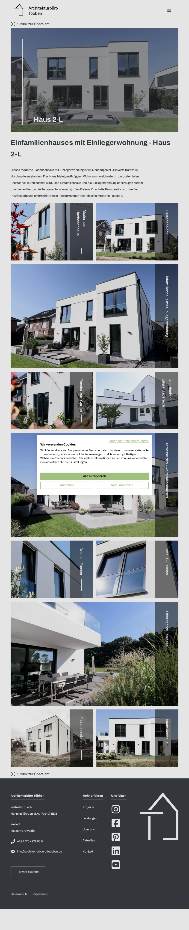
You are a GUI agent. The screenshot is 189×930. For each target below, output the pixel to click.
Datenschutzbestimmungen (129, 441)
